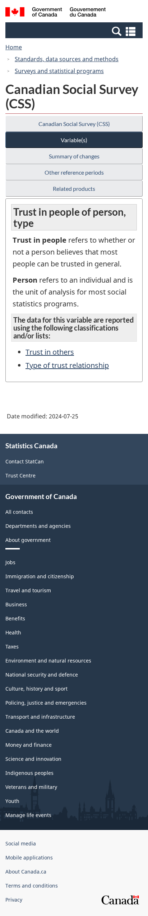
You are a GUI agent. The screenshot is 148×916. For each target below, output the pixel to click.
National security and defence (41, 674)
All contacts (19, 511)
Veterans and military (31, 786)
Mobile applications (29, 857)
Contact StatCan (24, 461)
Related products (74, 188)
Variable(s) (74, 139)
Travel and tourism (28, 590)
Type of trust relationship (67, 365)
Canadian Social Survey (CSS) (74, 123)
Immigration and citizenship (39, 576)
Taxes (12, 646)
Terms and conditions (31, 885)
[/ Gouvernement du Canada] (55, 13)
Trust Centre (20, 475)
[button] (75, 31)
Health (13, 632)
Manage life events (28, 815)
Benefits (15, 618)
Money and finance (28, 744)
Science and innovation (33, 758)
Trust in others (50, 352)
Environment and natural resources (48, 660)
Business (16, 604)
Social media (20, 843)
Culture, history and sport (36, 688)
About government (28, 539)
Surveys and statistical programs (59, 71)
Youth (12, 801)
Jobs (10, 562)
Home (13, 47)
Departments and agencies (38, 525)
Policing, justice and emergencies (46, 702)
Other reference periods (74, 172)
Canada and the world (32, 730)
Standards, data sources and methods (67, 59)
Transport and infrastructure (40, 716)
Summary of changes (74, 156)
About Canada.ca (25, 871)
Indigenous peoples (29, 772)
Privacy (13, 899)
